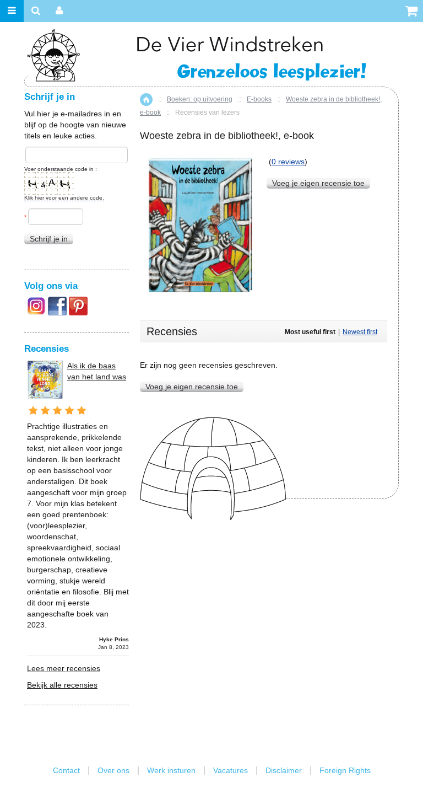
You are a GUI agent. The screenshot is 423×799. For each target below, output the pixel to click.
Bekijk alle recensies (62, 684)
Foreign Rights (345, 770)
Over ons (113, 770)
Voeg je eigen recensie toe (318, 183)
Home (146, 99)
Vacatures (230, 770)
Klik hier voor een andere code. (64, 198)
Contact (66, 770)
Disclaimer (283, 770)
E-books (259, 99)
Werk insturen (171, 770)
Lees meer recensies (63, 668)
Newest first (360, 332)
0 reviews (288, 161)
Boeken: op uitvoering (199, 99)
